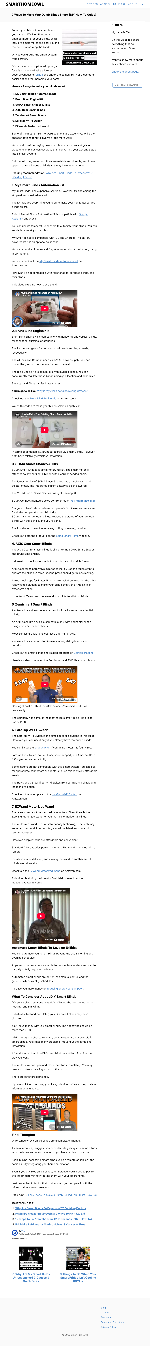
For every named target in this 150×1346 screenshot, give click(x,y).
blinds (39, 74)
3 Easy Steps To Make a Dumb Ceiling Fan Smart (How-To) (61, 1194)
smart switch (42, 747)
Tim (23, 1231)
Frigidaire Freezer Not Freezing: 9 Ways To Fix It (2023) (50, 1213)
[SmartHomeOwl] (26, 4)
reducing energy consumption (65, 988)
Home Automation (19, 1238)
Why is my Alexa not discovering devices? (62, 390)
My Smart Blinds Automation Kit (58, 261)
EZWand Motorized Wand (45, 870)
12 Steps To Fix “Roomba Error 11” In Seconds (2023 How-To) (53, 1219)
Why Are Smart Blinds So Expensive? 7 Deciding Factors (50, 1208)
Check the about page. (125, 71)
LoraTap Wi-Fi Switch (64, 794)
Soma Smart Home (67, 535)
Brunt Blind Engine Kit (43, 398)
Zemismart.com (83, 652)
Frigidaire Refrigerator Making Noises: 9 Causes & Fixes (50, 1224)
